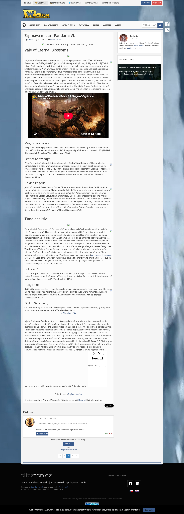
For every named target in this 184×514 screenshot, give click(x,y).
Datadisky (84, 25)
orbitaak (40, 418)
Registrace (157, 3)
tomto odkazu (139, 46)
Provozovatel (57, 482)
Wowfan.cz (41, 3)
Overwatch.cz (92, 3)
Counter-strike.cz (111, 3)
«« (60, 456)
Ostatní (107, 25)
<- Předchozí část (68, 313)
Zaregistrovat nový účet (68, 450)
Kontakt (44, 482)
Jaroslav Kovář (37, 487)
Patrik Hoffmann (65, 487)
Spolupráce (72, 482)
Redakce (33, 482)
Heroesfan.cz (75, 3)
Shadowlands (51, 25)
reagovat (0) (43, 434)
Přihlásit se (146, 3)
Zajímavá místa (55, 40)
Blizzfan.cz (27, 3)
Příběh (96, 25)
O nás (118, 25)
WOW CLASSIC (68, 25)
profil (129, 48)
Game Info (34, 25)
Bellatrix (30, 40)
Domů (24, 482)
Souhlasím (149, 510)
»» (76, 456)
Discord (81, 400)
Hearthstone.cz (58, 3)
